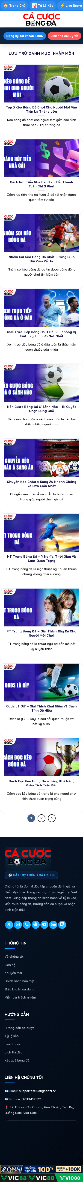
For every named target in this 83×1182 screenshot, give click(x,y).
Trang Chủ (14, 5)
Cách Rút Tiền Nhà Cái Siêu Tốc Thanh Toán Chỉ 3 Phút (41, 184)
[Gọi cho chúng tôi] (27, 925)
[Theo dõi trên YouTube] (44, 925)
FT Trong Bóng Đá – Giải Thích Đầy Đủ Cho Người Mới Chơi (41, 633)
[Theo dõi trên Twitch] (62, 925)
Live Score (12, 1044)
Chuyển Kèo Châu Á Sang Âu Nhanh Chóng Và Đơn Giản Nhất (41, 484)
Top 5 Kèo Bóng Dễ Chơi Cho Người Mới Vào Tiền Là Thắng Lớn (41, 109)
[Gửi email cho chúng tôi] (18, 925)
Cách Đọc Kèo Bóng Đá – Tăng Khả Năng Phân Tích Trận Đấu (41, 783)
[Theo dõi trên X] (9, 925)
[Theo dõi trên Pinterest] (36, 925)
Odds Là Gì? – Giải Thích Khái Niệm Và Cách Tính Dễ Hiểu (41, 708)
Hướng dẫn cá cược (19, 1028)
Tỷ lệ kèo (12, 1036)
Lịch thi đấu (13, 1052)
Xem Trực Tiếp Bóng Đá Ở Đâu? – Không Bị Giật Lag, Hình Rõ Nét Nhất (41, 334)
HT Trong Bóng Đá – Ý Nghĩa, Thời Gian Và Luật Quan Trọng (41, 558)
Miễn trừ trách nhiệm (20, 997)
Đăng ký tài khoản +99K (24, 36)
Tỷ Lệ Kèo (42, 5)
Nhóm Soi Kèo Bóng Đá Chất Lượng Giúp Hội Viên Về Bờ (41, 259)
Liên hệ (10, 965)
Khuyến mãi (13, 973)
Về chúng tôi (14, 956)
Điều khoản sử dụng (19, 989)
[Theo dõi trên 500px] (53, 925)
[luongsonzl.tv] (41, 19)
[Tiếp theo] (52, 818)
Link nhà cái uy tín (64, 36)
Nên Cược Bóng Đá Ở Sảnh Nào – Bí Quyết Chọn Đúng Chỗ (41, 409)
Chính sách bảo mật (20, 981)
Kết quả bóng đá (17, 1060)
